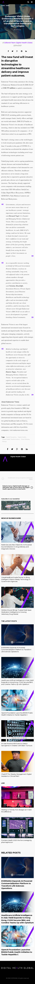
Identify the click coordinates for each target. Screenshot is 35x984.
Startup (4, 441)
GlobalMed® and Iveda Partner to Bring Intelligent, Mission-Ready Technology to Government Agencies (15, 579)
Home (3, 5)
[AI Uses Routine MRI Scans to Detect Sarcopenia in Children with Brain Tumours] (17, 730)
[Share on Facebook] (8, 51)
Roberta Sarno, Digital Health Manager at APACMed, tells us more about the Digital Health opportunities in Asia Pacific (16, 487)
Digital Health (22, 437)
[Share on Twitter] (12, 51)
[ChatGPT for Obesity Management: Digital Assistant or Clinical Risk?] (17, 761)
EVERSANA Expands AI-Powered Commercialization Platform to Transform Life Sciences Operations (16, 650)
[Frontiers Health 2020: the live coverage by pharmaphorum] (17, 827)
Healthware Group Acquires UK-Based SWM (20, 478)
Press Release (25, 439)
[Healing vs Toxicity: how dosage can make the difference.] (17, 797)
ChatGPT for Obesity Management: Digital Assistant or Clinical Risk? (16, 775)
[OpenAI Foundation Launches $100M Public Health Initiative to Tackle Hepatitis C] (17, 700)
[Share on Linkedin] (26, 51)
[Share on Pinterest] (21, 51)
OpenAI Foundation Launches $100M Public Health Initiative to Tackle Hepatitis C (17, 714)
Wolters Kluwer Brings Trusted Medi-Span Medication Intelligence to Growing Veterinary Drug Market (16, 612)
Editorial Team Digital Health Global (18, 43)
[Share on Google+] (17, 51)
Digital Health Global (18, 456)
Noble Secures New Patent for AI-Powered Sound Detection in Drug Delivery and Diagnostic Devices (16, 547)
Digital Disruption (11, 437)
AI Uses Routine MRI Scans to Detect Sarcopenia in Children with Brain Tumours (16, 745)
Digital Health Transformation (11, 439)
